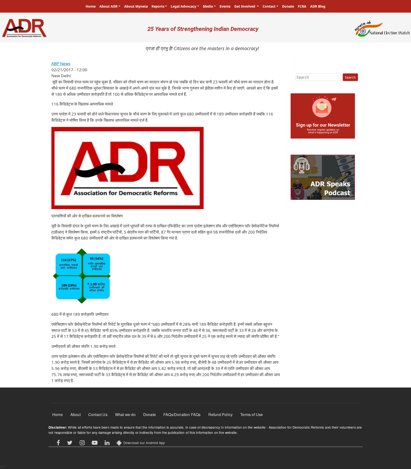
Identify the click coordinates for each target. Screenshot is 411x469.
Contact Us (98, 414)
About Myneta (136, 6)
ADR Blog (317, 6)
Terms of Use (251, 414)
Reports (158, 6)
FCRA (302, 6)
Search (350, 77)
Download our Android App (143, 442)
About (75, 414)
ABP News (60, 63)
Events (225, 6)
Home (91, 6)
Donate (288, 6)
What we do (125, 414)
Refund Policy (220, 414)
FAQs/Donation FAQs (182, 414)
